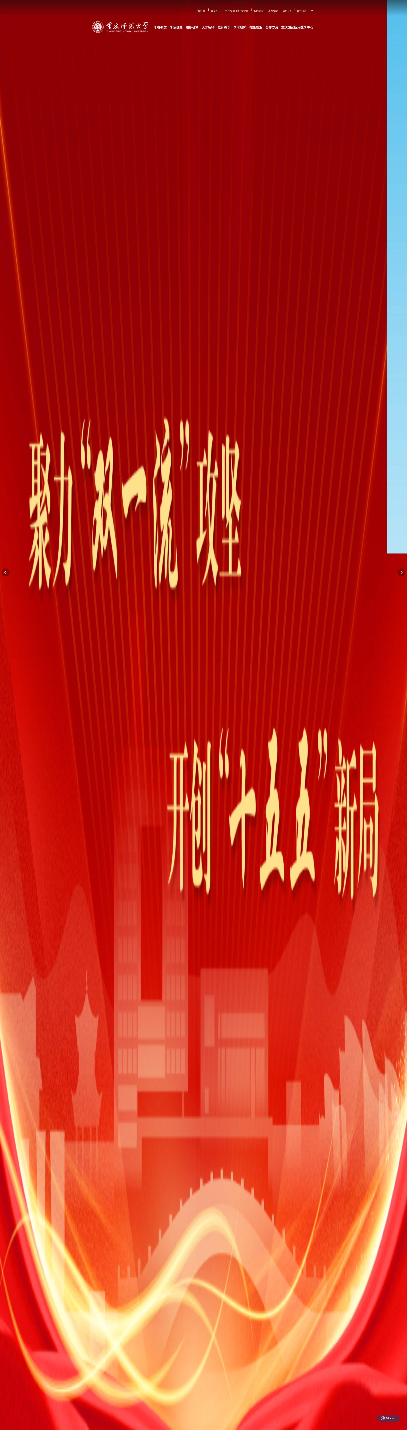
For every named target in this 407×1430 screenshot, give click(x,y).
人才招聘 (208, 13)
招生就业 (256, 13)
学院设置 (176, 13)
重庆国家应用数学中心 (297, 13)
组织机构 (192, 13)
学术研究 (240, 13)
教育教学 (224, 13)
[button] (401, 572)
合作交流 (272, 13)
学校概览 (160, 13)
